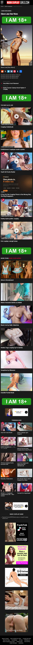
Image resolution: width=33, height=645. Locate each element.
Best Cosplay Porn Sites (15, 638)
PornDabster (14, 640)
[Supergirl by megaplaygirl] (24, 487)
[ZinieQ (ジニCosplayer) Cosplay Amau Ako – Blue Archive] (8, 487)
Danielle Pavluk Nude (7, 393)
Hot (3, 483)
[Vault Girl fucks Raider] (16, 161)
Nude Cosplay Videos (7, 124)
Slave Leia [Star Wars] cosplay (11, 75)
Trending (3, 153)
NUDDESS (21, 643)
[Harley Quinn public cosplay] (16, 208)
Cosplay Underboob (7, 127)
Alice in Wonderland (7, 280)
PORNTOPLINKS (13, 643)
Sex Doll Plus (27, 641)
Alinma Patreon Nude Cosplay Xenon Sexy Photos (24, 449)
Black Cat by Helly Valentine (10, 325)
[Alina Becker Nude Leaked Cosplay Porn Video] (24, 473)
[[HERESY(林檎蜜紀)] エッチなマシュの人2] (8, 441)
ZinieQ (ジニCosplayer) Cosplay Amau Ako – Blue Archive (7, 494)
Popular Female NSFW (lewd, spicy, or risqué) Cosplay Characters (15, 518)
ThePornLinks (19, 641)
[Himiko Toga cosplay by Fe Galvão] (16, 337)
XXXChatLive (27, 640)
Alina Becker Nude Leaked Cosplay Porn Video (24, 479)
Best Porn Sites (6, 640)
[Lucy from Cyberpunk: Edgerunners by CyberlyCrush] (24, 457)
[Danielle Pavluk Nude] (16, 382)
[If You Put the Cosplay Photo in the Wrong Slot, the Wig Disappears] (16, 184)
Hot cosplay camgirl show (9, 241)
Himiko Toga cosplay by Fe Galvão (12, 348)
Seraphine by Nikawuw (8, 370)
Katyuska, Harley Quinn (7, 478)
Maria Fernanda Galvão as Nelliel (11, 302)
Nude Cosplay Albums (8, 146)
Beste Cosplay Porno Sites (9, 641)
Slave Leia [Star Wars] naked (10, 76)
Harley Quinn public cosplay (10, 219)
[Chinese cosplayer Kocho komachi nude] (8, 457)
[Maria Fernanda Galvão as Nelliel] (16, 292)
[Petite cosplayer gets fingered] (24, 427)
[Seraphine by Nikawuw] (16, 359)
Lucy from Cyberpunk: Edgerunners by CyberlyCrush (23, 464)
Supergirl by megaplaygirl (23, 493)
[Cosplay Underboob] (16, 116)
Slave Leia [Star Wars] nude (10, 78)
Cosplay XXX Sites (27, 638)
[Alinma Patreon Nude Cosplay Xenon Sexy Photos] (24, 442)
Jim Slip (21, 640)
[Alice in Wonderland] (16, 269)
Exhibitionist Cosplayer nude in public (13, 149)
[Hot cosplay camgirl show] (16, 230)
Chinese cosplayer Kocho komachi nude (7, 463)
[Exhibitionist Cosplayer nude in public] (16, 139)
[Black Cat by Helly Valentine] (16, 314)
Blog (3, 191)
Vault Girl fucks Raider (8, 172)
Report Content (5, 638)
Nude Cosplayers (15, 258)
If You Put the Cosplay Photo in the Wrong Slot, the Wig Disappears (16, 195)
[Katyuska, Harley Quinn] (8, 473)
